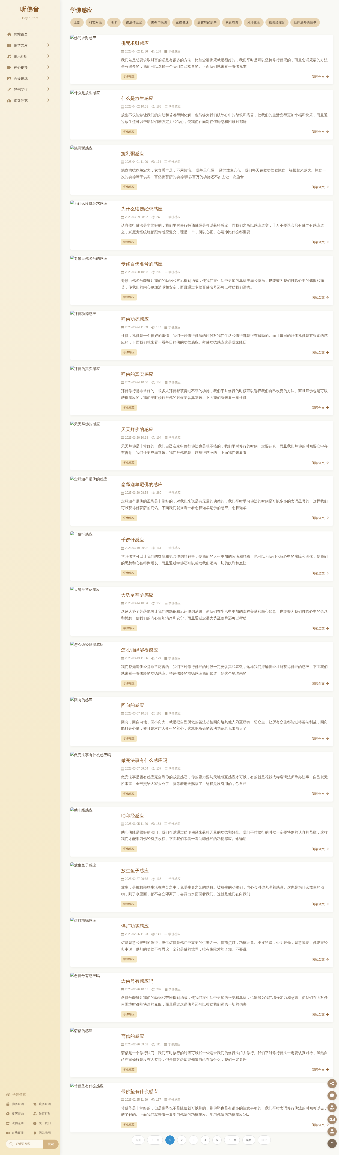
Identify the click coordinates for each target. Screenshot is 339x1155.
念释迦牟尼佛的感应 (142, 484)
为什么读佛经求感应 (142, 208)
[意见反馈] (332, 1095)
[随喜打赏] (332, 1107)
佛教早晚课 (159, 22)
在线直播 (18, 1133)
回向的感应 (132, 705)
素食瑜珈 (232, 22)
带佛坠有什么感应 (139, 1091)
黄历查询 (18, 1113)
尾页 (249, 1140)
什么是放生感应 (137, 98)
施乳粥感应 (132, 153)
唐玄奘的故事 (207, 22)
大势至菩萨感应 (137, 595)
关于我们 (45, 1123)
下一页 (232, 1140)
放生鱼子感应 (135, 870)
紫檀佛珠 (182, 22)
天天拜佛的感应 (137, 429)
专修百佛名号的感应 (142, 263)
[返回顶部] (332, 1143)
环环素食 (253, 22)
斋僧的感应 (132, 1036)
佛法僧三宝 (134, 22)
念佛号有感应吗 (137, 981)
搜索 (51, 1144)
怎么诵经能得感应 (139, 650)
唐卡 (114, 22)
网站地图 (45, 1133)
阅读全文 (318, 77)
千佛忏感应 (132, 539)
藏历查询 (45, 1104)
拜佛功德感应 (135, 319)
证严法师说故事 (305, 22)
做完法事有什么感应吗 (144, 760)
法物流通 (18, 1123)
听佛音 (30, 9)
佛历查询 (18, 1104)
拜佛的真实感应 (137, 374)
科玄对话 (95, 22)
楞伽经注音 (277, 22)
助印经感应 (132, 815)
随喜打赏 (45, 1113)
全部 (77, 22)
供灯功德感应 (135, 925)
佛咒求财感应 (135, 43)
